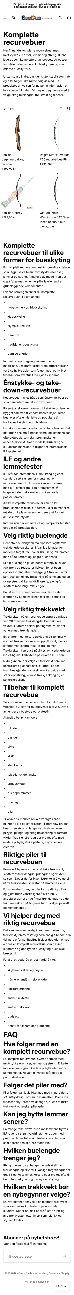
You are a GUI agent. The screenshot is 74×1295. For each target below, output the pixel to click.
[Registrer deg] (64, 1256)
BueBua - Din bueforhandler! (30, 1273)
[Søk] (13, 17)
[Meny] (4, 17)
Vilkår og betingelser (37, 1281)
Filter (11, 108)
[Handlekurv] (69, 17)
